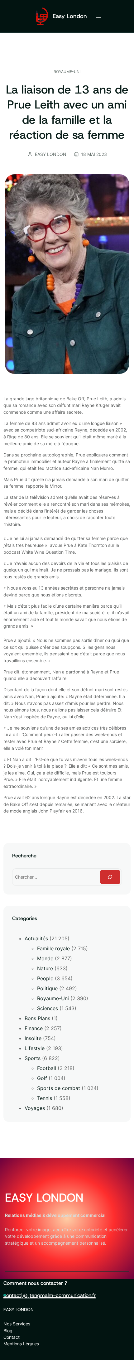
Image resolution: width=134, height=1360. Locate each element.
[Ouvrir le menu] (98, 16)
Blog (7, 1330)
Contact (11, 1337)
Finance (34, 1028)
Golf (42, 1078)
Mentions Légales (21, 1343)
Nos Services (16, 1323)
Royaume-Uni (67, 71)
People (45, 978)
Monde (45, 958)
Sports (33, 1058)
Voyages (35, 1108)
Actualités (36, 938)
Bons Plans (37, 1018)
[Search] (110, 877)
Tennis (44, 1098)
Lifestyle (35, 1048)
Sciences (47, 1008)
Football (46, 1068)
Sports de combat (58, 1088)
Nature (45, 968)
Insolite (33, 1038)
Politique (47, 988)
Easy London (70, 16)
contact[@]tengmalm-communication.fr (49, 1295)
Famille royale (53, 948)
